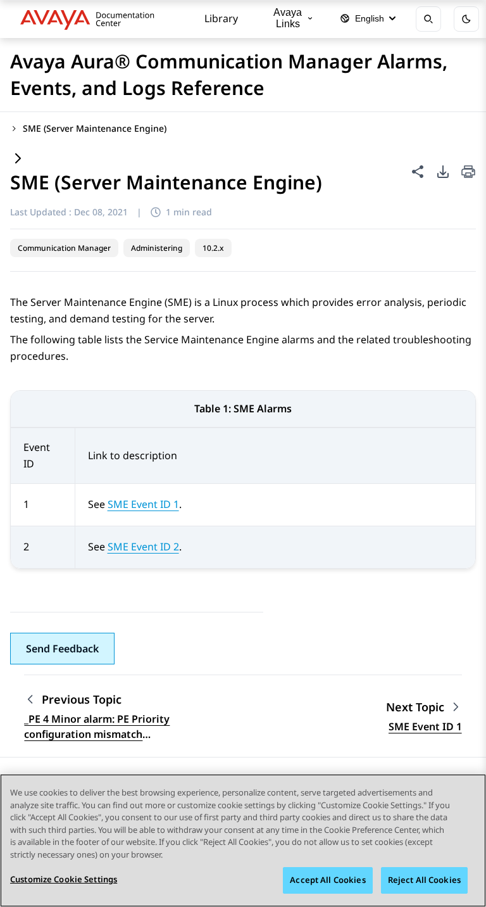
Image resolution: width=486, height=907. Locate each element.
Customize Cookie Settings (63, 879)
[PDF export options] (443, 171)
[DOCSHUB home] (90, 19)
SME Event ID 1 (143, 504)
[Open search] (428, 19)
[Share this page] (417, 171)
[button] (62, 648)
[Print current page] (468, 172)
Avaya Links (287, 18)
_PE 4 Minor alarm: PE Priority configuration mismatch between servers (97, 727)
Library (221, 18)
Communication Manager (64, 248)
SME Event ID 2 (143, 547)
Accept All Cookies (327, 879)
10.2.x (213, 248)
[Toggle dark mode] (466, 19)
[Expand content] (17, 159)
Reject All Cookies (424, 879)
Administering (156, 248)
